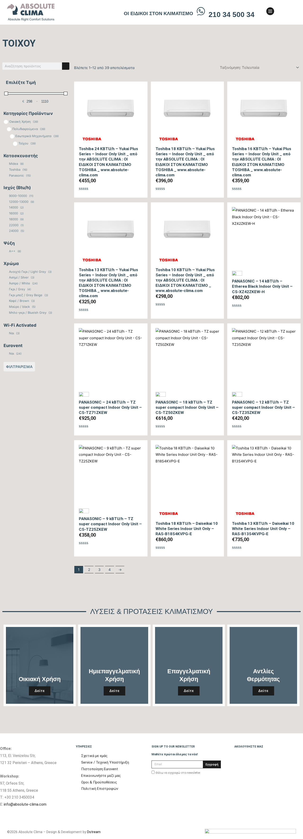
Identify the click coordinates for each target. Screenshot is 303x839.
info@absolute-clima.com (25, 804)
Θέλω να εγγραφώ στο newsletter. (178, 772)
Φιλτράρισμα (19, 366)
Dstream (94, 832)
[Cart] (292, 11)
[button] (284, 12)
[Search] (65, 66)
